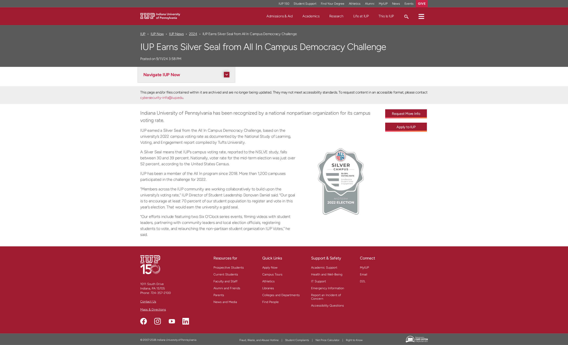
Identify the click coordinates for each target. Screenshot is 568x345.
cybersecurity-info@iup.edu (161, 98)
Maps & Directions (153, 309)
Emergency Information (327, 288)
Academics (311, 16)
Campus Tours (272, 274)
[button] (421, 16)
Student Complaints (297, 340)
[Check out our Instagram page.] (157, 321)
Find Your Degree (332, 4)
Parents (218, 295)
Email (363, 274)
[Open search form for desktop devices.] (406, 16)
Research (336, 16)
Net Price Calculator (327, 340)
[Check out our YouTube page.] (171, 321)
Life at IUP (361, 16)
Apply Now (270, 267)
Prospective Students (228, 267)
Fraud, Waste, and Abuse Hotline (259, 340)
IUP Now (157, 34)
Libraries (268, 288)
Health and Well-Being (326, 274)
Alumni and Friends (226, 288)
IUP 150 (284, 4)
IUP (142, 34)
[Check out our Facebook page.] (143, 321)
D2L (362, 281)
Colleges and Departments (281, 295)
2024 (193, 34)
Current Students (225, 274)
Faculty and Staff (225, 281)
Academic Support (324, 267)
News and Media (225, 302)
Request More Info (406, 114)
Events (409, 4)
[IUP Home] (160, 16)
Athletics (355, 4)
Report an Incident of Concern (326, 297)
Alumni (369, 4)
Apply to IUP (405, 127)
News (396, 4)
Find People (270, 302)
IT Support (318, 281)
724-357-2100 (161, 293)
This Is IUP (386, 16)
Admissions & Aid (279, 16)
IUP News (176, 34)
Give (422, 4)
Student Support (305, 4)
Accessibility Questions (327, 305)
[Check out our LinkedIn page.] (185, 321)
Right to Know (354, 340)
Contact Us (148, 301)
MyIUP (383, 4)
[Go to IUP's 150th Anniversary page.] (150, 264)
